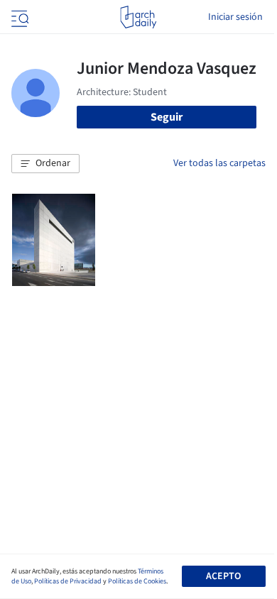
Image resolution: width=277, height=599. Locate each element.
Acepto (223, 576)
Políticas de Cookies (137, 581)
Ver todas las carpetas (219, 163)
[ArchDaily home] (138, 17)
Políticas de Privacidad (68, 581)
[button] (45, 164)
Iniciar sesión (235, 17)
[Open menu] (18, 17)
